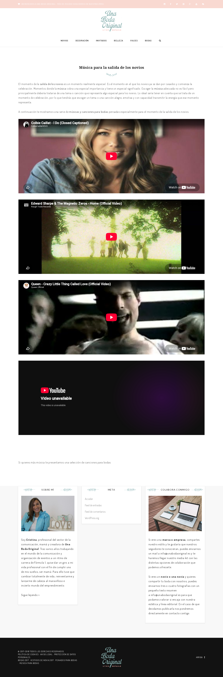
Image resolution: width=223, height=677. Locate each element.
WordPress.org (92, 518)
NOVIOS (64, 40)
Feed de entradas (93, 505)
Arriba (199, 657)
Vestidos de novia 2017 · (43, 660)
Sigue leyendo (29, 595)
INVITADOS (101, 40)
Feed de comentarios (95, 511)
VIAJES (134, 40)
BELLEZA (118, 40)
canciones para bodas (98, 462)
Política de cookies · (29, 654)
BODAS (148, 40)
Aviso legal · (47, 654)
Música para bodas (29, 663)
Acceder (89, 499)
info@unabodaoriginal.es (175, 553)
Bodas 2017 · (24, 660)
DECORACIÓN (82, 40)
